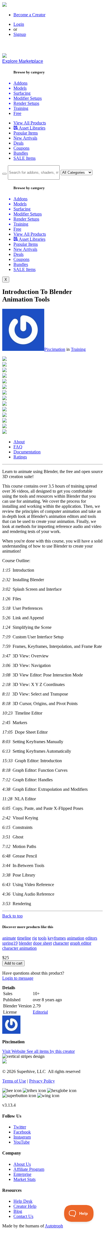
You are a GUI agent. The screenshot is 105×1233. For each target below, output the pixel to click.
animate (9, 938)
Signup (19, 34)
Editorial (40, 1012)
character (61, 943)
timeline (24, 938)
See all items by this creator (51, 1051)
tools (42, 938)
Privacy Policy (42, 1081)
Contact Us (23, 1216)
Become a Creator (29, 14)
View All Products (29, 122)
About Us (22, 1164)
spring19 (10, 943)
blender (25, 943)
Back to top (12, 916)
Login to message (17, 978)
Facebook (22, 1132)
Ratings (20, 457)
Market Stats (24, 1179)
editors (91, 938)
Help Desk (22, 1201)
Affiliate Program (28, 1169)
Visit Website (14, 1051)
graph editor (80, 943)
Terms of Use (14, 1081)
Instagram (22, 1137)
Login (18, 24)
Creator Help (24, 1206)
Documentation (27, 451)
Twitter (19, 1127)
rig (34, 938)
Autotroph (54, 1225)
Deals (18, 143)
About (19, 441)
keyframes (57, 938)
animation (75, 938)
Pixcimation (54, 349)
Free (17, 113)
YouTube (21, 1142)
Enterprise (22, 1174)
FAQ (17, 446)
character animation (19, 948)
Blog (17, 1211)
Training (78, 349)
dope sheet (42, 943)
